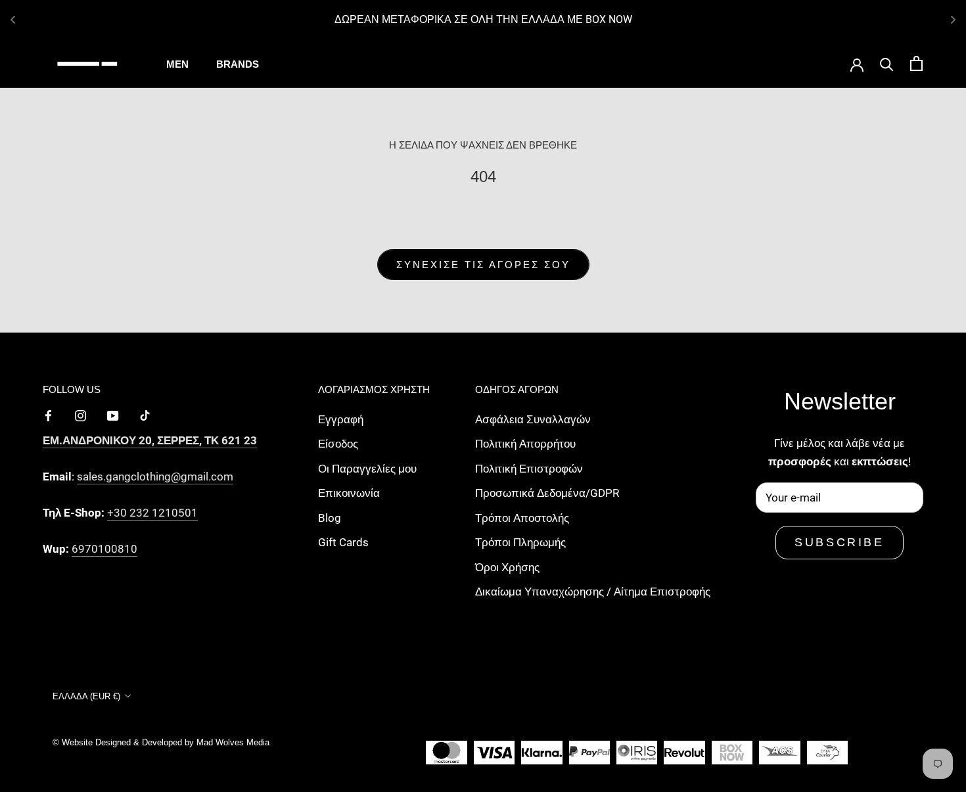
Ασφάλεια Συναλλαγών (533, 419)
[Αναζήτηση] (887, 63)
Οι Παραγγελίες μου (367, 468)
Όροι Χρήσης (507, 567)
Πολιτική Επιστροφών (529, 468)
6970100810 (104, 548)
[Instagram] (80, 415)
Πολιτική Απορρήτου (525, 443)
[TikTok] (144, 415)
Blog (329, 517)
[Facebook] (48, 415)
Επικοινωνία (349, 493)
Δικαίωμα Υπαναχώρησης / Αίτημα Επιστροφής (592, 591)
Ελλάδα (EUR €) (86, 696)
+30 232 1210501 (152, 512)
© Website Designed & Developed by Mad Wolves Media (161, 742)
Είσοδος (338, 443)
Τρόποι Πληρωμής (520, 542)
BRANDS (237, 64)
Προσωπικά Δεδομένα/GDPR (547, 493)
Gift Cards (343, 542)
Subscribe (839, 542)
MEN (177, 64)
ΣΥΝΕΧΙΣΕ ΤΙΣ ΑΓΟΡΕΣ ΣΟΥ (483, 264)
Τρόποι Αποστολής (522, 517)
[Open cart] (916, 63)
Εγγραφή (340, 419)
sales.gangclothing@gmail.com (155, 476)
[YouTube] (112, 415)
